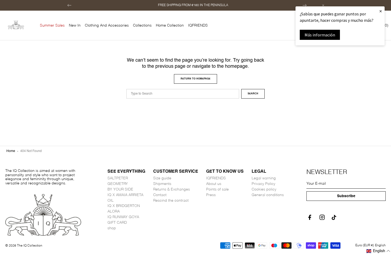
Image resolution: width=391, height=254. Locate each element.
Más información (320, 34)
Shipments (162, 184)
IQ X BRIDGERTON (123, 206)
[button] (69, 5)
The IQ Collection (29, 245)
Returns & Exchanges (171, 189)
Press (211, 195)
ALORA (113, 211)
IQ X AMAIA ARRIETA (125, 195)
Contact (160, 195)
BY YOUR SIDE (120, 189)
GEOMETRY (117, 184)
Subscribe (346, 196)
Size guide (162, 178)
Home (10, 151)
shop (111, 228)
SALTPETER (117, 178)
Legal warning (264, 178)
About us (213, 184)
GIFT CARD (117, 223)
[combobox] (182, 94)
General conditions (268, 195)
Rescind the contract (171, 200)
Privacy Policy (263, 184)
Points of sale (217, 189)
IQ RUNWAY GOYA (123, 217)
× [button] (380, 11)
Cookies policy (264, 189)
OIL (110, 200)
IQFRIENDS (216, 178)
